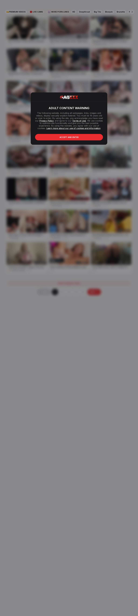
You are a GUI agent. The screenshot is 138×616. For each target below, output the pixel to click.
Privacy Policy (46, 120)
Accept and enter (69, 137)
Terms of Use (79, 120)
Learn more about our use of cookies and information (73, 128)
